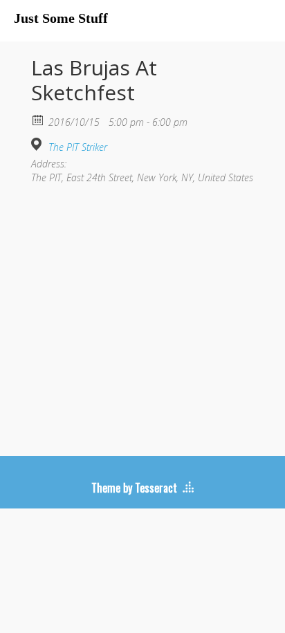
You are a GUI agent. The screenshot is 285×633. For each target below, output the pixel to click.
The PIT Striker (77, 147)
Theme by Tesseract (134, 487)
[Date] (38, 119)
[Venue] (38, 144)
